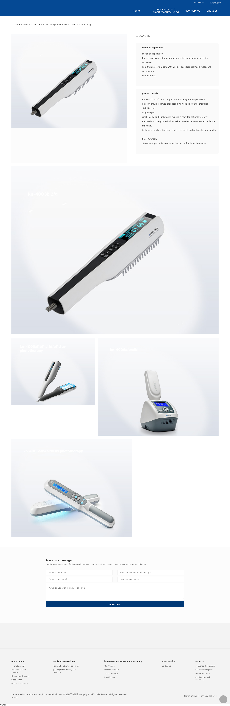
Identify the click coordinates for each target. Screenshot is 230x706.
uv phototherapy (59, 24)
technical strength (111, 670)
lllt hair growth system (20, 676)
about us (212, 10)
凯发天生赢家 (215, 2)
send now (115, 604)
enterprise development (205, 666)
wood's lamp (16, 680)
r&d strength (109, 666)
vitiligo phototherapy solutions (66, 666)
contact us (199, 2)
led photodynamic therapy (18, 671)
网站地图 (3, 705)
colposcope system (19, 683)
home (136, 10)
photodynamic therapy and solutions (64, 671)
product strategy (111, 673)
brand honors (109, 677)
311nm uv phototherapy (80, 24)
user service (192, 10)
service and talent (202, 673)
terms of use (190, 696)
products (45, 24)
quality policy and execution (202, 678)
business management (204, 670)
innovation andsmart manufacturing (166, 11)
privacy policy (208, 696)
